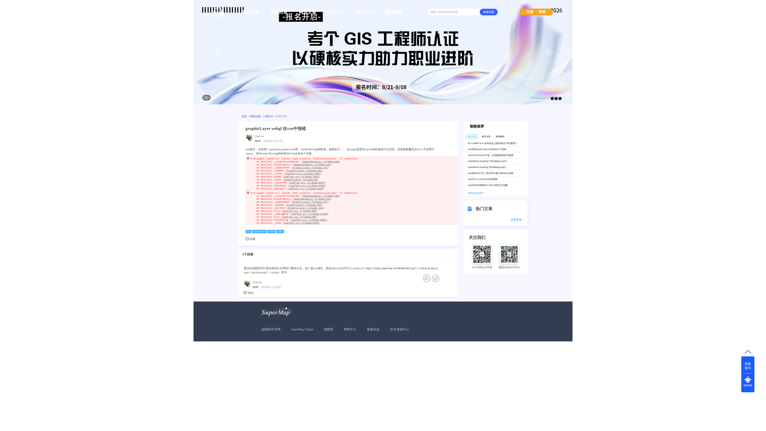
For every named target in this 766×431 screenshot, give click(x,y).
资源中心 (365, 11)
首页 (244, 116)
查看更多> (517, 219)
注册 (530, 12)
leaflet (280, 231)
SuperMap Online (302, 329)
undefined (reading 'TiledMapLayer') (487, 161)
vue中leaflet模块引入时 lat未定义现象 (488, 185)
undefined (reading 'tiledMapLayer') (487, 167)
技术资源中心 (399, 329)
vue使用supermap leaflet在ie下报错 (487, 149)
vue (248, 231)
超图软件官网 (270, 329)
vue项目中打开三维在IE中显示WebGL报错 (490, 173)
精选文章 (307, 11)
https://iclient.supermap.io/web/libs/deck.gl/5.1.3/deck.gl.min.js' (402, 268)
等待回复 (279, 11)
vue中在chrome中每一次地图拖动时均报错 (490, 155)
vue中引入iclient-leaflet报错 (483, 179)
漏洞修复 (394, 11)
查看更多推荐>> (476, 193)
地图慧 (328, 329)
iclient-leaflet (259, 231)
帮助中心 (350, 329)
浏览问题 (250, 11)
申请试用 (336, 11)
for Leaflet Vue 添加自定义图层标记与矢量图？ (493, 143)
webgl (271, 231)
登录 (542, 12)
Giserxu (259, 136)
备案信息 (373, 329)
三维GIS (268, 116)
